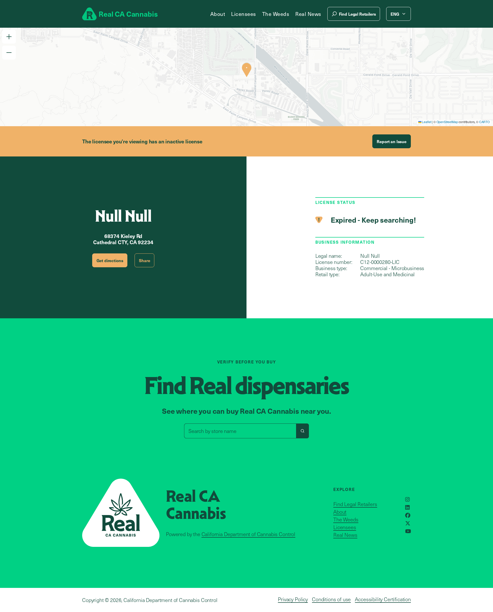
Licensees (243, 14)
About (217, 14)
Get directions (110, 260)
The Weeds (275, 14)
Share (144, 260)
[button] (9, 37)
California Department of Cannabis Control (248, 534)
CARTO (484, 122)
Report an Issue (391, 141)
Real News (308, 14)
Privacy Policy (293, 599)
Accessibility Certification (383, 599)
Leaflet (426, 122)
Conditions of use (331, 599)
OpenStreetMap (447, 122)
